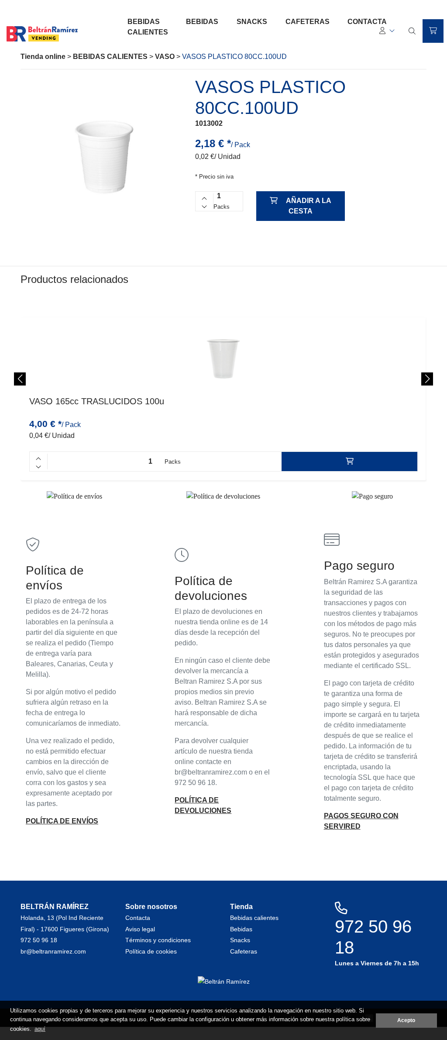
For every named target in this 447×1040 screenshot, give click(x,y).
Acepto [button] (406, 1020)
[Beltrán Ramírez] (42, 39)
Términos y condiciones (158, 940)
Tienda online (43, 56)
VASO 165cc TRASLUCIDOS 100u (96, 401)
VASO (165, 56)
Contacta (137, 917)
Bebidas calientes (147, 27)
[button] (387, 31)
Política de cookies (151, 951)
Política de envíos (62, 821)
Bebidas (202, 21)
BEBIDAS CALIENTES (110, 56)
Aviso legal (140, 929)
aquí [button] (39, 1029)
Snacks (252, 21)
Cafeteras (307, 21)
